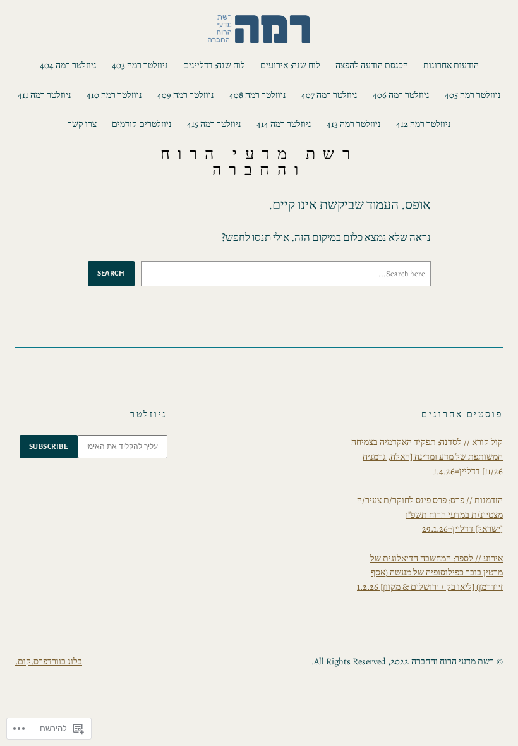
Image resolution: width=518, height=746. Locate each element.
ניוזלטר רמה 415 (214, 124)
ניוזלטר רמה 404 (68, 65)
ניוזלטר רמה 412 (423, 124)
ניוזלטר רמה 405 (473, 95)
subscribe (48, 446)
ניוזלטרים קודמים (142, 124)
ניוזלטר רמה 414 (283, 124)
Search (111, 273)
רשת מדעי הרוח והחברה (259, 162)
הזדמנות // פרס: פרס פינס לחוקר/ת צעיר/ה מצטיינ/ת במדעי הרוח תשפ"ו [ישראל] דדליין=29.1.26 (430, 514)
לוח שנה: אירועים (290, 65)
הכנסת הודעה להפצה (371, 65)
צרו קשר (82, 124)
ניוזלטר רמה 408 (257, 95)
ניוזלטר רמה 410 (114, 95)
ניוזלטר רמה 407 (329, 95)
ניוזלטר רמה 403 (140, 65)
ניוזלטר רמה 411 (44, 95)
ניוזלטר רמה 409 (185, 95)
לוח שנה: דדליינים (214, 65)
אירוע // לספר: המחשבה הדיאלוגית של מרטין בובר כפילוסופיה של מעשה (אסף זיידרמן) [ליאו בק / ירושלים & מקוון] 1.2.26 (430, 572)
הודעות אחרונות (451, 65)
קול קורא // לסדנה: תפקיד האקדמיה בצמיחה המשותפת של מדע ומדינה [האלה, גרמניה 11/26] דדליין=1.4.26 (427, 456)
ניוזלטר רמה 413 (354, 124)
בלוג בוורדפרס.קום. (48, 661)
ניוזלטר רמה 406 (401, 95)
